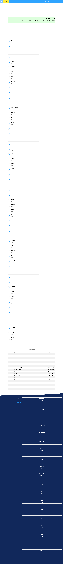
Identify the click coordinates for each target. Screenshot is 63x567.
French (19, 1)
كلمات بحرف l (41, 525)
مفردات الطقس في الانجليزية (50, 377)
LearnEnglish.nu (6, 1)
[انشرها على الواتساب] (27, 346)
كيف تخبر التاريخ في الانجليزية (50, 369)
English (12, 1)
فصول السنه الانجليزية (51, 375)
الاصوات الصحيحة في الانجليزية (41, 432)
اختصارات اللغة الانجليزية (42, 425)
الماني (39, 1)
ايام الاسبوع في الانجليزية (51, 371)
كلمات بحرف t (41, 543)
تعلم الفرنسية (41, 459)
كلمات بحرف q (41, 536)
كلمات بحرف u (41, 545)
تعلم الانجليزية (53, 1)
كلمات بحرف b (41, 502)
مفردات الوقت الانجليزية (51, 365)
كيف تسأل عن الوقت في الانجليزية (50, 367)
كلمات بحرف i (41, 518)
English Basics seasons (17, 375)
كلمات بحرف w (42, 550)
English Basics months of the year (18, 373)
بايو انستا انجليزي (42, 468)
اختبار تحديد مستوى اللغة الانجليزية (41, 427)
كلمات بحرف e (41, 509)
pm (41, 491)
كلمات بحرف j (41, 520)
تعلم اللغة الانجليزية (58, 1)
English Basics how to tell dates (18, 369)
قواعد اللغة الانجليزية (41, 409)
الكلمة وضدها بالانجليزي (42, 418)
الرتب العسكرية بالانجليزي (41, 482)
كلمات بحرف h (41, 516)
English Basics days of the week (18, 371)
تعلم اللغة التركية (42, 448)
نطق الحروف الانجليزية (41, 466)
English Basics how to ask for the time (18, 367)
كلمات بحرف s (41, 541)
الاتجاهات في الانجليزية (51, 379)
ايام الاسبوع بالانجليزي (41, 475)
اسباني (36, 1)
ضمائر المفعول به (41, 486)
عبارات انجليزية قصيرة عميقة (41, 477)
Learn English (41, 450)
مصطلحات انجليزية (41, 414)
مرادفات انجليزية (42, 416)
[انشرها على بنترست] (32, 346)
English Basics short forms (17, 390)
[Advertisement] (31, 9)
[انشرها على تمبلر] (31, 346)
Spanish (15, 1)
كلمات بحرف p (41, 534)
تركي (42, 1)
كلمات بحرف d (41, 507)
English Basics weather (17, 377)
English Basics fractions (17, 363)
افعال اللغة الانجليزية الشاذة (41, 423)
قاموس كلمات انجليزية (42, 434)
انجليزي (49, 1)
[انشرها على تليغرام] (28, 346)
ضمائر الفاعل (41, 484)
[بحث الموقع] (1, 1)
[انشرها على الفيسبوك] (35, 346)
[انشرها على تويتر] (34, 346)
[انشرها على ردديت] (30, 346)
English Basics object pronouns (18, 388)
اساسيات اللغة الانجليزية (42, 398)
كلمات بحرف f (41, 511)
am (41, 493)
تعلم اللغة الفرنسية (41, 441)
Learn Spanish (42, 452)
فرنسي (45, 1)
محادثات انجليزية (42, 407)
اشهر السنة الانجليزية (51, 373)
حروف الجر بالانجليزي (41, 473)
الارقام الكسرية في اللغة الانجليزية (50, 363)
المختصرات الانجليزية (51, 390)
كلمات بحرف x (41, 552)
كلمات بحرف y (41, 554)
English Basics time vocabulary (18, 365)
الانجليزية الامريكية (41, 457)
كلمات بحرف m (42, 527)
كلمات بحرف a (41, 500)
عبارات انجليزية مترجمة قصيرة (41, 402)
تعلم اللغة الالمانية (41, 443)
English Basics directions (17, 379)
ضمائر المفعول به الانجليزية (50, 388)
